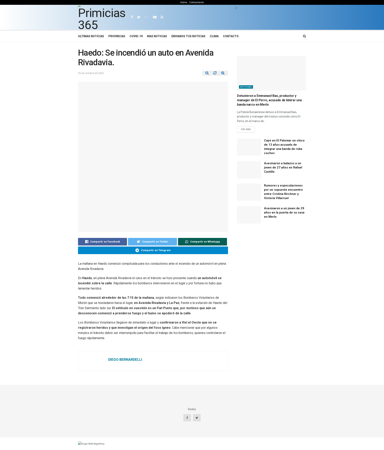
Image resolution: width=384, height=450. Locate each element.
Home (183, 2)
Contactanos (196, 2)
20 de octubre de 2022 (91, 73)
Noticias (246, 87)
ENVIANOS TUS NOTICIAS (188, 36)
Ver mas (246, 129)
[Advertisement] (236, 19)
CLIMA (214, 36)
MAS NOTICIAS (157, 36)
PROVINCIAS (116, 36)
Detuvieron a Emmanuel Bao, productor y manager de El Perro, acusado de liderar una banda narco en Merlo (269, 100)
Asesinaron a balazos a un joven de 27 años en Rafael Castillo (283, 167)
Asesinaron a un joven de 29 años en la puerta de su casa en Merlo (284, 212)
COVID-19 (136, 36)
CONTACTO (231, 36)
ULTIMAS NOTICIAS (91, 36)
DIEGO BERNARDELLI (125, 359)
